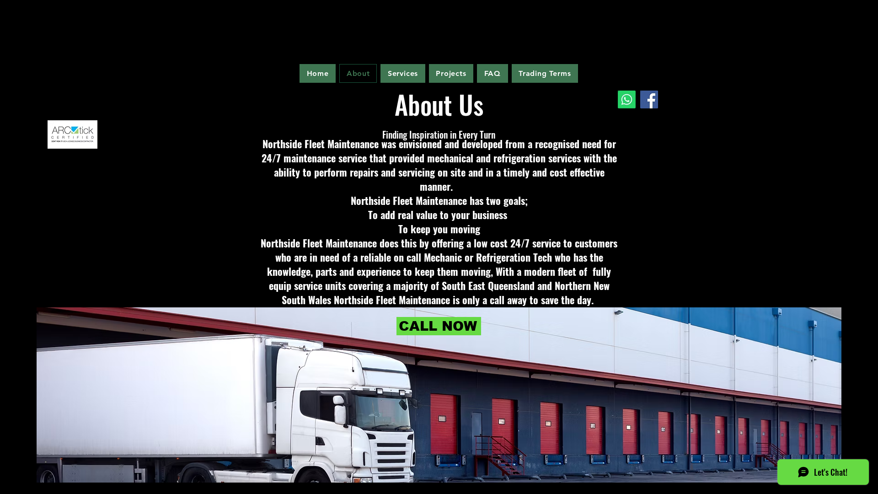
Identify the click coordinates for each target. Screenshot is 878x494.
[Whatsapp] (627, 99)
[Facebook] (649, 99)
